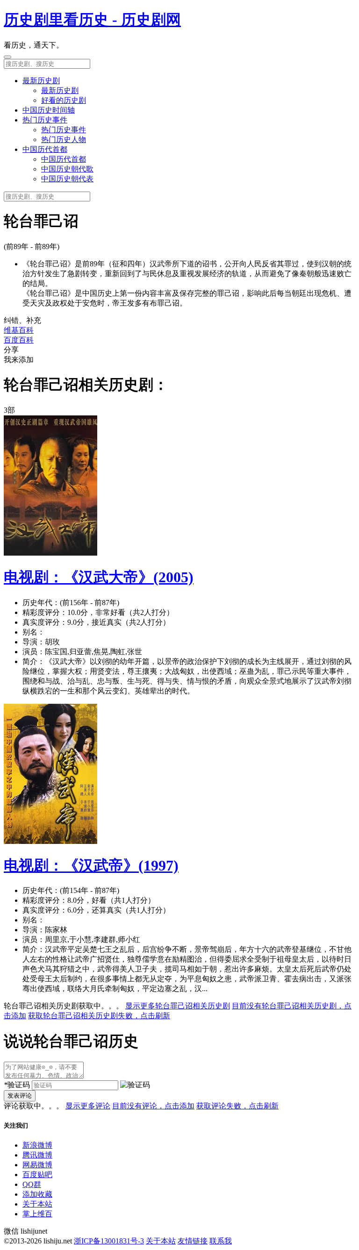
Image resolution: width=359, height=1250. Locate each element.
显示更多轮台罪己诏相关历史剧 (177, 1006)
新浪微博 (37, 1145)
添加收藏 (37, 1194)
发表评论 (19, 1095)
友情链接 (193, 1241)
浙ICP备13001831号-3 (109, 1241)
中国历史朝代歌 (67, 169)
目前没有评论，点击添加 (153, 1106)
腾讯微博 (37, 1155)
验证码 (17, 1085)
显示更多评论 (87, 1106)
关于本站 (37, 1204)
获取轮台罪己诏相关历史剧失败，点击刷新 (99, 1016)
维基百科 (19, 330)
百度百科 (19, 340)
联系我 (220, 1241)
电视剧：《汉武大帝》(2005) (99, 577)
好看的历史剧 (63, 100)
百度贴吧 (37, 1175)
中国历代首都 (44, 149)
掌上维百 (37, 1214)
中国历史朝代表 (67, 179)
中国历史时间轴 (48, 110)
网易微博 (37, 1165)
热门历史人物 (63, 139)
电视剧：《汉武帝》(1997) (91, 865)
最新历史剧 (41, 81)
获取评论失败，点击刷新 (237, 1106)
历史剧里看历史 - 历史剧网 (92, 19)
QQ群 (31, 1184)
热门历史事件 (44, 120)
